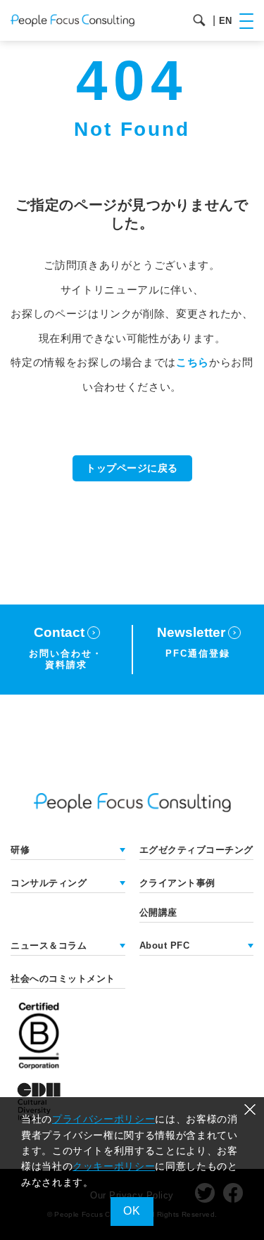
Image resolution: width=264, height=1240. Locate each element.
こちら (192, 362)
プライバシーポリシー (103, 1119)
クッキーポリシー (114, 1166)
